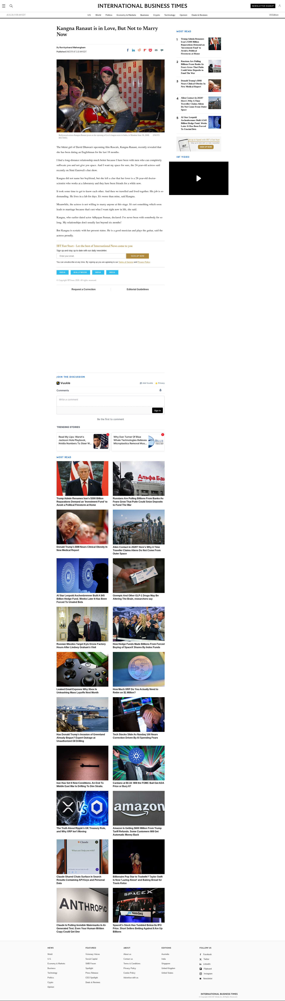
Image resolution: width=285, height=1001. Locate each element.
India (164, 959)
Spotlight (89, 968)
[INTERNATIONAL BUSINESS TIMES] (142, 6)
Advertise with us (131, 978)
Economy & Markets (126, 15)
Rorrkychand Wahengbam (73, 47)
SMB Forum (91, 963)
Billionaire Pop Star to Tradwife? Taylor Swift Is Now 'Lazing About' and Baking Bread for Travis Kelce (138, 879)
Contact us (128, 959)
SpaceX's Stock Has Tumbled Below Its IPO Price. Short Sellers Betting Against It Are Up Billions (138, 928)
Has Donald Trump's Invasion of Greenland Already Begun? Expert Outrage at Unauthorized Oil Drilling (81, 737)
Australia (165, 954)
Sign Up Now (206, 147)
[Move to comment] (162, 50)
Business (144, 15)
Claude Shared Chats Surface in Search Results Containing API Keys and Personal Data (81, 879)
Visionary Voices (93, 954)
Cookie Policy (129, 973)
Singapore (166, 963)
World (98, 15)
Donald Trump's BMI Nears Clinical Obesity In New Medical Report (193, 83)
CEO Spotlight (92, 978)
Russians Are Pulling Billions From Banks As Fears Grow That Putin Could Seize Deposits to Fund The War (138, 501)
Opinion (183, 15)
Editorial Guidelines (138, 289)
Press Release (92, 973)
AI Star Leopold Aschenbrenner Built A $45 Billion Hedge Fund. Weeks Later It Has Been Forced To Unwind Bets (82, 598)
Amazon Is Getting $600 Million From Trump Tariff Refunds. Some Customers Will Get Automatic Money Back (137, 831)
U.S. (89, 15)
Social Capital (91, 959)
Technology (169, 15)
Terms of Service (126, 262)
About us (127, 954)
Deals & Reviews (199, 15)
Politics (109, 15)
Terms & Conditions (132, 963)
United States (167, 973)
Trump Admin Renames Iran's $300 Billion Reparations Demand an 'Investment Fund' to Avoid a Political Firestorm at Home (82, 501)
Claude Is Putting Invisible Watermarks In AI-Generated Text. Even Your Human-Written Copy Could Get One (81, 928)
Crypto (156, 15)
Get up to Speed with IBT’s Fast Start (204, 140)
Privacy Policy (144, 262)
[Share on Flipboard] (145, 50)
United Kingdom (168, 968)
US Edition (273, 15)
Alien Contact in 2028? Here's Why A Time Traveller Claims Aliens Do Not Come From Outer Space (137, 550)
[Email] (156, 50)
